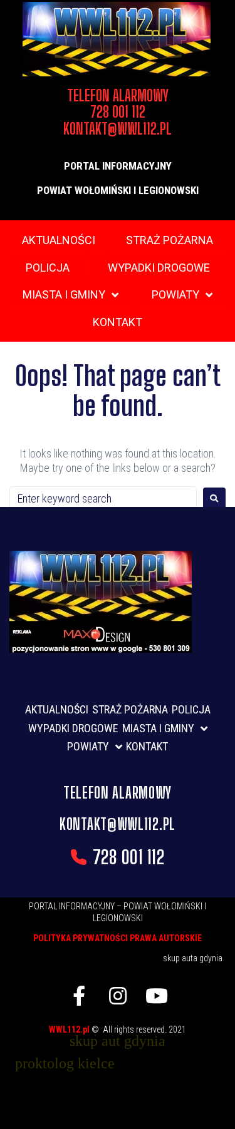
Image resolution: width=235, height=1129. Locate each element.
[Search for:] (103, 498)
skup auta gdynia (192, 958)
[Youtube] (157, 996)
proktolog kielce (65, 1063)
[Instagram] (118, 996)
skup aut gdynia (117, 1041)
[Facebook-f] (79, 996)
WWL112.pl (70, 1029)
